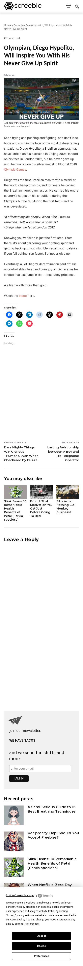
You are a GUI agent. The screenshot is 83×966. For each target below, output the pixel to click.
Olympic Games (15, 169)
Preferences (41, 956)
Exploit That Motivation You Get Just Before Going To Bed (41, 508)
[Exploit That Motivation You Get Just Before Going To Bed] (41, 492)
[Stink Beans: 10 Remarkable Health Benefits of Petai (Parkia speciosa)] (15, 492)
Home (7, 25)
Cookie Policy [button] (17, 919)
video (23, 296)
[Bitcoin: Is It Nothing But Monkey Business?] (67, 492)
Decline (41, 946)
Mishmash (9, 75)
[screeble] (23, 6)
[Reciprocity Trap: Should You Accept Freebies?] (14, 841)
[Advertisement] (41, 401)
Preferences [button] (32, 923)
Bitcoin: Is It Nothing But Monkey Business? (65, 506)
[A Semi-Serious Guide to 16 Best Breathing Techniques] (14, 815)
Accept (41, 936)
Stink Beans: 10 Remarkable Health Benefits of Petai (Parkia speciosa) (15, 510)
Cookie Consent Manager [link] (20, 895)
